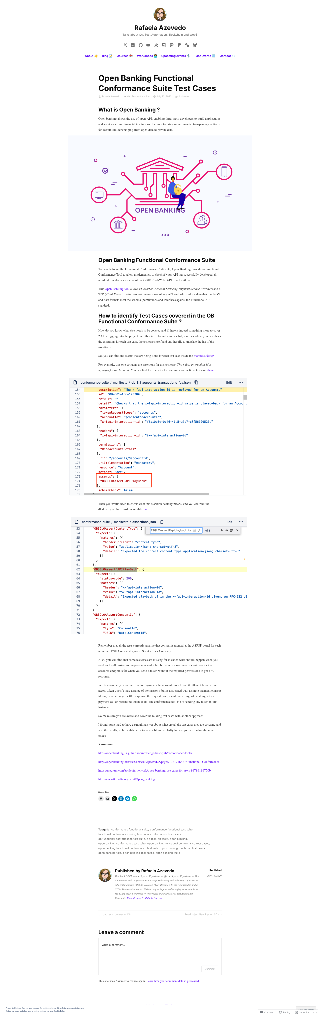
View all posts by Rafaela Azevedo (144, 898)
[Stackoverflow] (156, 44)
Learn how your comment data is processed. (173, 981)
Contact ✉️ (227, 56)
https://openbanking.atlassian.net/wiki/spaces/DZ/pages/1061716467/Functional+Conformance (158, 762)
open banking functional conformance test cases (178, 843)
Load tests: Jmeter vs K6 (114, 915)
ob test (151, 838)
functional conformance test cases (159, 834)
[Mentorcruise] (187, 44)
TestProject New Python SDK (202, 915)
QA (128, 96)
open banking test (109, 852)
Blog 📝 (107, 56)
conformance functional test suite (171, 829)
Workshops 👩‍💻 (147, 56)
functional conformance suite (116, 834)
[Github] (141, 44)
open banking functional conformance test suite (128, 848)
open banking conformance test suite (122, 843)
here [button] (211, 370)
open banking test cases (138, 852)
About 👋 (91, 56)
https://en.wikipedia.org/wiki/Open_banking (126, 779)
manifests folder (204, 355)
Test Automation (141, 96)
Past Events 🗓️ (204, 56)
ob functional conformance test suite (121, 838)
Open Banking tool (117, 289)
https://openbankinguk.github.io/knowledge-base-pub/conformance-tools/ (145, 753)
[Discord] (164, 44)
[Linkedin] (133, 44)
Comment (210, 968)
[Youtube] (148, 44)
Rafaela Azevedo (160, 27)
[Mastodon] (171, 44)
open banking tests (168, 852)
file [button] (145, 509)
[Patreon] (179, 44)
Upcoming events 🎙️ (175, 56)
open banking (178, 838)
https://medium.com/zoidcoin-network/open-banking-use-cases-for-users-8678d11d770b (154, 770)
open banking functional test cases (183, 848)
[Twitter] (125, 44)
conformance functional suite (129, 829)
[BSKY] (195, 44)
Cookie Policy (59, 1011)
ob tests (163, 838)
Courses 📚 (125, 56)
